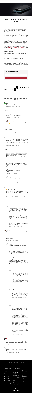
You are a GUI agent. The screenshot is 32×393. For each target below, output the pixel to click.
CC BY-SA (16, 388)
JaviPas (14, 383)
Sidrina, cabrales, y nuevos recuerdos (6, 371)
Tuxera (18, 47)
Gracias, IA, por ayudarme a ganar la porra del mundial (7, 369)
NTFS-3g (15, 47)
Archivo (16, 362)
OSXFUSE (22, 47)
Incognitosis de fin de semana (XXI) (24, 370)
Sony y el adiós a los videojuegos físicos (6, 378)
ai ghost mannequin (15, 367)
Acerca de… (10, 362)
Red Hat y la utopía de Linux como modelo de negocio (25, 375)
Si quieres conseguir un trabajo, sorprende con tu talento (25, 372)
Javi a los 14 (5, 374)
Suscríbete (16, 77)
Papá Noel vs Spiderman (25, 379)
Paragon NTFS (10, 47)
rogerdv (8, 338)
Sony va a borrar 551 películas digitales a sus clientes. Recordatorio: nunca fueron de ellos (7, 380)
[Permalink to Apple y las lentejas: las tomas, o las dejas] (16, 9)
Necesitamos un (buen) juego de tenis (25, 378)
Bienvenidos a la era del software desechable (7, 376)
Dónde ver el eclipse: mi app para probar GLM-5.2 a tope (7, 384)
